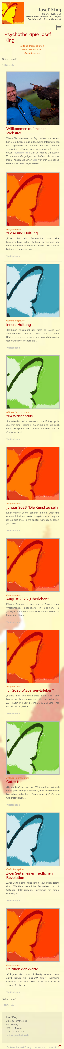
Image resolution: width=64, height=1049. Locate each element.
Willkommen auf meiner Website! (26, 130)
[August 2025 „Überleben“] (33, 565)
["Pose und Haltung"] (33, 199)
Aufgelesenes (32, 52)
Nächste (9, 64)
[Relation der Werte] (33, 935)
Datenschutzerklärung (19, 1047)
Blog (35, 159)
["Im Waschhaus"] (33, 382)
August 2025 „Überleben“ (27, 599)
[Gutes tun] (33, 748)
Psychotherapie (21, 152)
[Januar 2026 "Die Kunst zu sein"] (33, 474)
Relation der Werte (22, 969)
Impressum (40, 1047)
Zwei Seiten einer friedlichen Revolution (29, 875)
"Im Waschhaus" (20, 416)
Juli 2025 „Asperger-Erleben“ (30, 690)
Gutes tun (14, 781)
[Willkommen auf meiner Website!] (33, 98)
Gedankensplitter (32, 49)
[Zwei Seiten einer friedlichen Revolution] (33, 839)
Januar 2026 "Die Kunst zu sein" (32, 507)
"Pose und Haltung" (22, 233)
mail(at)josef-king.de (17, 1035)
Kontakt (53, 1047)
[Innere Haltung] (33, 291)
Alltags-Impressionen (32, 45)
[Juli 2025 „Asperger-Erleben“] (33, 656)
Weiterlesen (13, 256)
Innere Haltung (18, 324)
